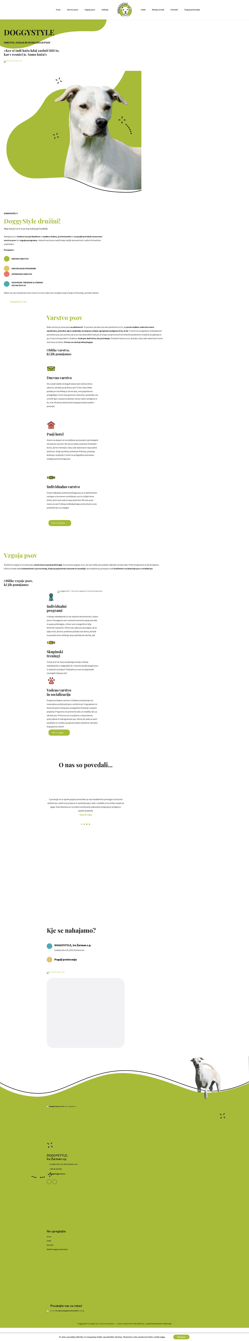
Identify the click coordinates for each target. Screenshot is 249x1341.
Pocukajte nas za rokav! (66, 1306)
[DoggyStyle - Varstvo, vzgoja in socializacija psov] (49, 1181)
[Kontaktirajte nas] (13, 61)
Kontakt (174, 9)
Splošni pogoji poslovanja (57, 1249)
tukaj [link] (162, 1337)
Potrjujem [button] (181, 1337)
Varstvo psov (72, 9)
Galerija (105, 9)
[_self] (49, 959)
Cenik (143, 9)
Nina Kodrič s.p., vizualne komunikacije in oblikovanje (152, 1324)
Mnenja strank (158, 9)
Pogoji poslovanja (192, 9)
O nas (58, 9)
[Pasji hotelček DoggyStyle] (54, 1181)
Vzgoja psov (90, 9)
